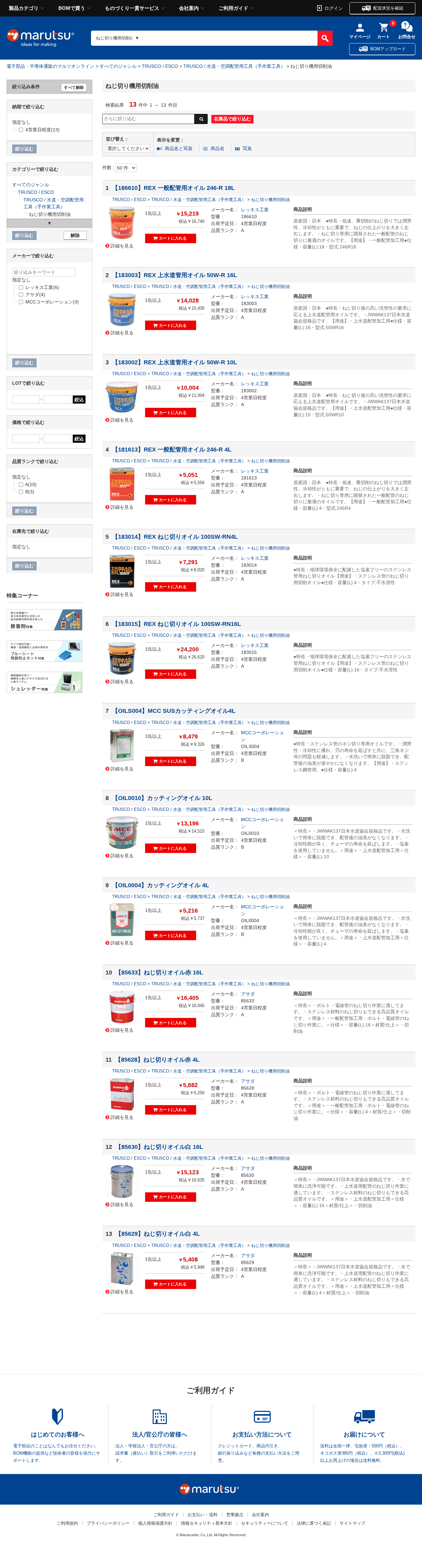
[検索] (325, 38)
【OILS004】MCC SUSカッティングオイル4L (173, 711)
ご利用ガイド (233, 8)
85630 (247, 1175)
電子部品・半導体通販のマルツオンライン (50, 66)
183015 (249, 652)
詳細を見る (122, 245)
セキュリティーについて (264, 1523)
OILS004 (250, 746)
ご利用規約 (67, 1523)
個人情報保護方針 (155, 1523)
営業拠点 (234, 1514)
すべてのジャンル (118, 66)
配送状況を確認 (388, 8)
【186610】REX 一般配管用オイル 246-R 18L (173, 188)
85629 (247, 1262)
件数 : (108, 167)
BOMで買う (71, 8)
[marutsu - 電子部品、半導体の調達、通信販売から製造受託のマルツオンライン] (41, 38)
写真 (247, 148)
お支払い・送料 (203, 1514)
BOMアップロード (388, 48)
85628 (247, 1088)
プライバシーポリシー (108, 1523)
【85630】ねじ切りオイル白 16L (159, 1147)
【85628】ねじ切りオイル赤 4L (157, 1059)
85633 (247, 1000)
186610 (249, 216)
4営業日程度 (254, 223)
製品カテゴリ (24, 8)
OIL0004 (250, 920)
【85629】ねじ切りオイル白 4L (157, 1233)
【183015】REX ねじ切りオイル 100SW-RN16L (176, 624)
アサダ (248, 993)
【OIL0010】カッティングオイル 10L (162, 798)
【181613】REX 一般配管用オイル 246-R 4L (171, 449)
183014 (249, 565)
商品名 (218, 148)
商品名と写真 (179, 148)
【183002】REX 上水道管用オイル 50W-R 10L (174, 362)
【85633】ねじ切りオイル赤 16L (159, 972)
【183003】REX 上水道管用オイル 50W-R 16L (174, 275)
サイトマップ (352, 1523)
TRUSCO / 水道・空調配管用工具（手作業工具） (234, 66)
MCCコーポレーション (52, 301)
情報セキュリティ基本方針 (206, 1523)
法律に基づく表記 (314, 1523)
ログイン (333, 8)
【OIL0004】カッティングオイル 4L (160, 885)
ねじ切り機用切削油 (270, 199)
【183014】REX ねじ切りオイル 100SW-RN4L (175, 536)
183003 (249, 303)
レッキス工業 (255, 209)
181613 (249, 477)
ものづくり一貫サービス (132, 8)
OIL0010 (250, 833)
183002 (249, 390)
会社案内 (189, 8)
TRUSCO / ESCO (160, 66)
